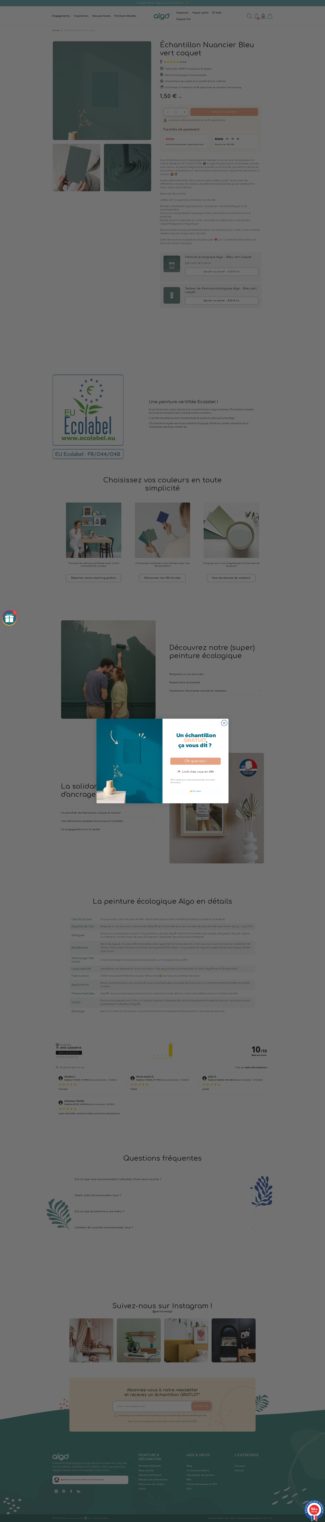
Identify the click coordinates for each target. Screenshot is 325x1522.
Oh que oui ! (195, 761)
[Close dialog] (224, 723)
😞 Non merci (195, 791)
